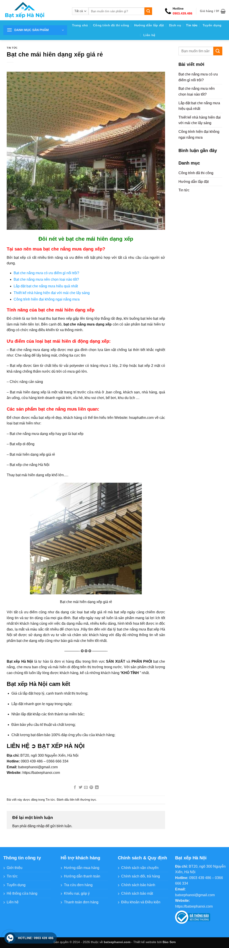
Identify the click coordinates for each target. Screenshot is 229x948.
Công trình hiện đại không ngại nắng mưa (47, 299)
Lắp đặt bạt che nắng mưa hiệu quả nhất (46, 286)
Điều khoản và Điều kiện (140, 902)
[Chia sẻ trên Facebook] (75, 787)
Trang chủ (80, 25)
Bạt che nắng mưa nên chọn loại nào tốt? (46, 279)
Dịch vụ (175, 25)
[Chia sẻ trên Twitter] (80, 787)
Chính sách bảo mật (137, 893)
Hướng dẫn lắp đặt (149, 25)
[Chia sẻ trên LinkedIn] (97, 787)
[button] (213, 11)
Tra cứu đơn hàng (78, 885)
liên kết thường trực (83, 799)
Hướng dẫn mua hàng (81, 868)
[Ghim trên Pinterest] (91, 787)
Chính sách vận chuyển (140, 868)
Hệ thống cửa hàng (22, 893)
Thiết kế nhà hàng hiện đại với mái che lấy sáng (52, 293)
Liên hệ (149, 35)
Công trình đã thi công (111, 25)
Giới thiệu (14, 868)
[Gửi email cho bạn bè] (86, 787)
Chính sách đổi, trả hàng (140, 876)
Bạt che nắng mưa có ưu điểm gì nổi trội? (46, 273)
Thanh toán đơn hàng (81, 902)
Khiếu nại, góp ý (77, 893)
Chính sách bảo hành (138, 885)
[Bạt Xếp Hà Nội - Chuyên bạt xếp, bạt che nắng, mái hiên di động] (34, 10)
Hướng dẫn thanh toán (82, 876)
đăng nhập (36, 826)
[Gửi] (148, 11)
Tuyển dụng (212, 25)
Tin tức (191, 25)
